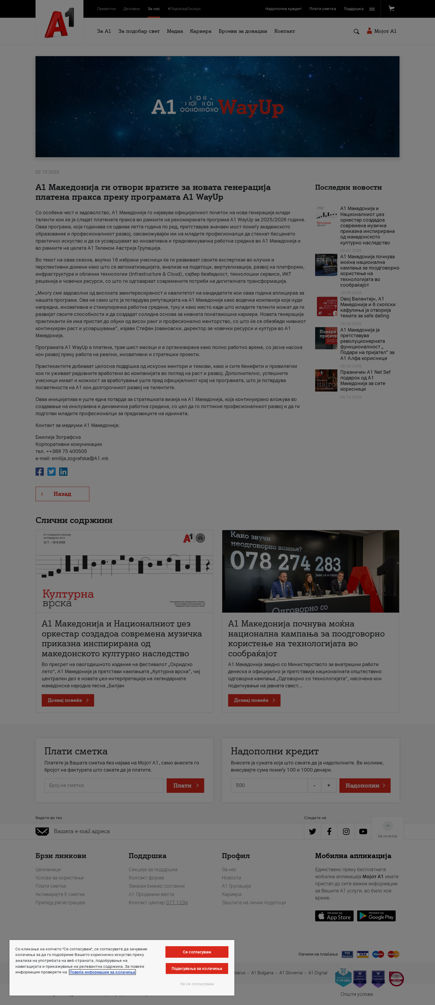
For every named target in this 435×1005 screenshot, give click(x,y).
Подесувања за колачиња (197, 968)
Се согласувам (197, 952)
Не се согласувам (197, 984)
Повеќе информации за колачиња (102, 972)
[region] (121, 968)
